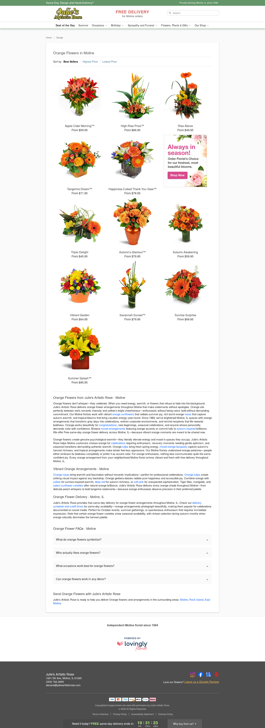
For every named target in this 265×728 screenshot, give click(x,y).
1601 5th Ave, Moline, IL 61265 (64, 678)
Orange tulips (192, 474)
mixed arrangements (113, 428)
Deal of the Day (65, 25)
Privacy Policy (120, 714)
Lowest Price (109, 61)
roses (188, 414)
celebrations (118, 443)
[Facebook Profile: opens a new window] (200, 674)
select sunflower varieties (68, 485)
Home (49, 37)
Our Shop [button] (201, 25)
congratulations (108, 425)
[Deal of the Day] (185, 161)
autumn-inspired (186, 428)
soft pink (139, 482)
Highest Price (90, 61)
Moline (184, 599)
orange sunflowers (123, 414)
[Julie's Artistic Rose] (72, 14)
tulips (125, 446)
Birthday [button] (116, 25)
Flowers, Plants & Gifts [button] (174, 25)
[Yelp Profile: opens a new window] (216, 674)
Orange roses (61, 474)
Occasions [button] (98, 25)
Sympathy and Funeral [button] (141, 25)
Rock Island (196, 599)
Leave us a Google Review (201, 682)
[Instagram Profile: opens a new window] (192, 674)
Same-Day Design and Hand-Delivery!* (70, 3)
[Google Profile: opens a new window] (208, 674)
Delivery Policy (165, 714)
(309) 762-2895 (55, 681)
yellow (57, 482)
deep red (100, 482)
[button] (255, 712)
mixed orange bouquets (173, 446)
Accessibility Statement (142, 714)
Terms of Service (100, 714)
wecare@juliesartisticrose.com (63, 685)
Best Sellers (70, 61)
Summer (83, 25)
